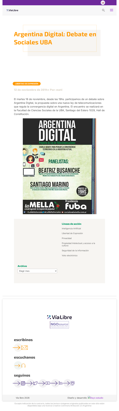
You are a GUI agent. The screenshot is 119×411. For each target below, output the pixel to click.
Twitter (90, 2)
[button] (103, 10)
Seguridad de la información (75, 250)
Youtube (96, 2)
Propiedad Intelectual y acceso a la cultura (78, 244)
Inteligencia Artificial (71, 228)
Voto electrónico (69, 255)
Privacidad (67, 238)
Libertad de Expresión (26, 84)
